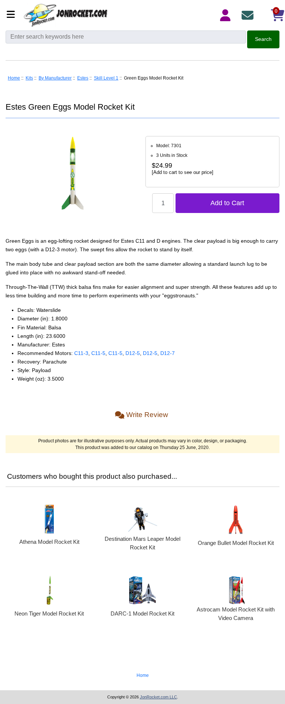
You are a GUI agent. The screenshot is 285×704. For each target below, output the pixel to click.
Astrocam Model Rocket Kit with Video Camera (236, 613)
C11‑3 (81, 353)
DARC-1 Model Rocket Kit (142, 613)
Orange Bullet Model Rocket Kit (236, 543)
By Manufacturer (55, 78)
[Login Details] (227, 15)
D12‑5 (132, 353)
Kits (29, 78)
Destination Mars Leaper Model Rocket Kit (142, 543)
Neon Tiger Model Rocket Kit (49, 613)
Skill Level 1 (106, 78)
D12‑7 (167, 353)
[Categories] (13, 15)
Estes (82, 78)
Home (14, 78)
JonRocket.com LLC (158, 697)
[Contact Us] (249, 15)
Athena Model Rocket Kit (49, 542)
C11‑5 (98, 353)
